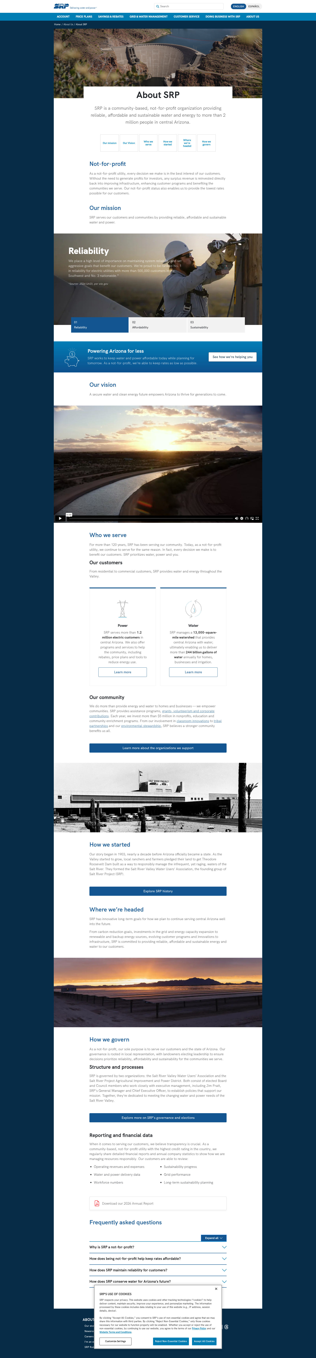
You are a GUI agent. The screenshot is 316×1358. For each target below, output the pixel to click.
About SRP (81, 24)
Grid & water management (149, 16)
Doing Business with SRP (223, 16)
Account (63, 16)
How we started (167, 143)
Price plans (84, 16)
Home (57, 24)
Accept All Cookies (204, 1341)
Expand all (211, 1238)
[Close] (216, 1289)
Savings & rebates (110, 16)
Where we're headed (187, 143)
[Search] (157, 6)
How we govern (206, 143)
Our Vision (129, 143)
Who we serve (148, 143)
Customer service (187, 16)
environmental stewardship (141, 726)
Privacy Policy (199, 1328)
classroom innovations (193, 721)
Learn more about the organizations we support (158, 748)
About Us (252, 16)
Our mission (109, 143)
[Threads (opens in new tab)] (226, 1327)
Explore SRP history (158, 891)
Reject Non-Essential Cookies (171, 1341)
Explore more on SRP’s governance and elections (158, 1118)
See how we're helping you (233, 357)
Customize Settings (115, 1341)
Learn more (122, 672)
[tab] (100, 325)
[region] (158, 1317)
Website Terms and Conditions (115, 1332)
